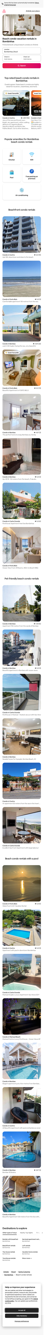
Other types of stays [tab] (10, 1233)
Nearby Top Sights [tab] (26, 1233)
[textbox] (12, 59)
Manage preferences (22, 1321)
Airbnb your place (33, 11)
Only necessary (22, 1316)
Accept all (21, 1310)
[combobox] (21, 52)
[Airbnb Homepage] (4, 11)
